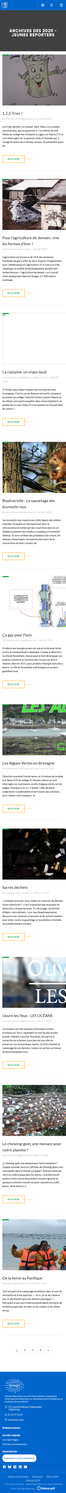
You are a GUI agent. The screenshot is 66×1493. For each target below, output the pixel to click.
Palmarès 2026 (33, 1480)
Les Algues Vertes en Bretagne (28, 763)
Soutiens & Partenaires (18, 1476)
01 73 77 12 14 (15, 1414)
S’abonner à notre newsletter (19, 1458)
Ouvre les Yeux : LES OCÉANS (27, 1015)
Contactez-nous (16, 1419)
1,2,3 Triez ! (12, 113)
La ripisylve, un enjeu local (24, 372)
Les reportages (10, 1439)
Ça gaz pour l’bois (17, 635)
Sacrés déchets (15, 887)
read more (14, 159)
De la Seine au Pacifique (22, 1278)
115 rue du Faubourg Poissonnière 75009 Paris (25, 1408)
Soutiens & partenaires (14, 1444)
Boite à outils (52, 1476)
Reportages (37, 1476)
